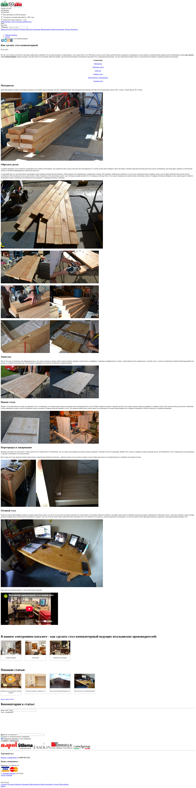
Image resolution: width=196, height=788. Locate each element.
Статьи (7, 37)
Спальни (15, 29)
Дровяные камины (8, 773)
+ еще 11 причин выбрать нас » (16, 22)
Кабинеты (29, 29)
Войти (3, 786)
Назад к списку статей (7, 699)
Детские (67, 29)
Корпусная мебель (58, 29)
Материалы (98, 64)
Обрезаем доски (98, 67)
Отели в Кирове (6, 775)
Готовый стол (98, 81)
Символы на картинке (9, 735)
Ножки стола (98, 74)
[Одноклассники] (8, 40)
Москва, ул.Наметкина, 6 (9, 757)
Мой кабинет (64, 784)
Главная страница (11, 35)
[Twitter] (5, 40)
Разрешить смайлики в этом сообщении (17, 739)
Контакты (74, 29)
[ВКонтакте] (2, 40)
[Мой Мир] (11, 40)
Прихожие (37, 29)
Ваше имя (4, 710)
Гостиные (22, 29)
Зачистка (98, 71)
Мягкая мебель (46, 29)
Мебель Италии (6, 29)
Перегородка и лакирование (98, 77)
